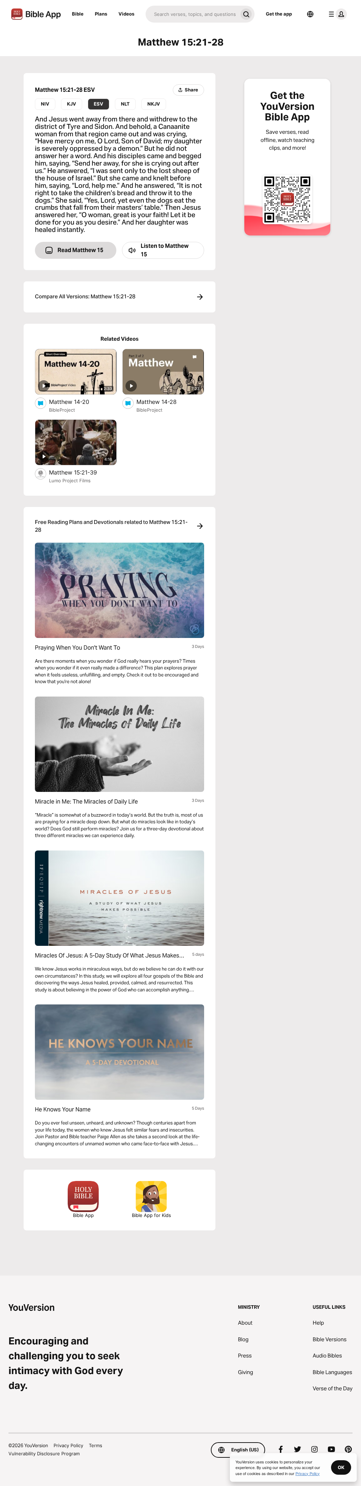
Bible (78, 14)
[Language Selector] (310, 14)
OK (341, 1467)
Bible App (83, 1215)
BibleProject (62, 410)
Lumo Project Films (70, 480)
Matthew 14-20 (76, 401)
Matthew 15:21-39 (80, 472)
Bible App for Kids (151, 1215)
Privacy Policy (68, 1445)
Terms (95, 1445)
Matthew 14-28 (163, 401)
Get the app (279, 14)
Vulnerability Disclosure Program (44, 1453)
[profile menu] (336, 14)
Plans (101, 14)
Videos (126, 14)
